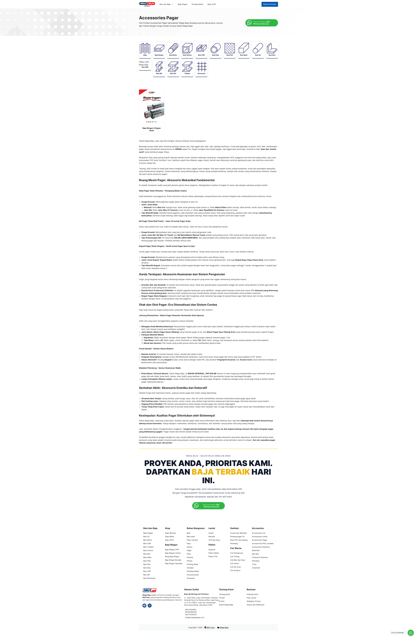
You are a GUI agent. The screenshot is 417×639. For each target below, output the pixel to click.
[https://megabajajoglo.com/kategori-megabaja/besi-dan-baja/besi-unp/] (145, 65)
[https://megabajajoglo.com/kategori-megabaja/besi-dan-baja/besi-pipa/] (216, 50)
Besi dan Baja (165, 4)
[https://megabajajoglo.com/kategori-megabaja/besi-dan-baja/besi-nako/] (244, 50)
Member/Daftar (269, 4)
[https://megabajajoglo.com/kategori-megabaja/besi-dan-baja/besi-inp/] (159, 69)
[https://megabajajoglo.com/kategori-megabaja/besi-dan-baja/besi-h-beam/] (187, 69)
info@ (187, 617)
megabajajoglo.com (196, 617)
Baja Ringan (182, 4)
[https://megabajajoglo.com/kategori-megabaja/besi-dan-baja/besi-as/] (258, 50)
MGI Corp (211, 628)
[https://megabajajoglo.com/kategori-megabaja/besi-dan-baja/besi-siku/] (272, 50)
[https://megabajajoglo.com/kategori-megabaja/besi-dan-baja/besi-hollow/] (187, 50)
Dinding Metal (197, 4)
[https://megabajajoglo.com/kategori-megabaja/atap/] (145, 50)
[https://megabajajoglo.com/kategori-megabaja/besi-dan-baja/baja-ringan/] (159, 50)
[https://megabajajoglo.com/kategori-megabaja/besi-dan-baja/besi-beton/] (173, 50)
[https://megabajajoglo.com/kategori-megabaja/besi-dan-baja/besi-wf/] (173, 69)
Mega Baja (224, 628)
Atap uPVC (211, 4)
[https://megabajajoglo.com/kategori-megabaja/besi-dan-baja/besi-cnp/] (201, 50)
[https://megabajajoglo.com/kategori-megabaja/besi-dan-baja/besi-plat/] (230, 50)
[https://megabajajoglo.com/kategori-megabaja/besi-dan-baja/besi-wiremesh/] (201, 69)
